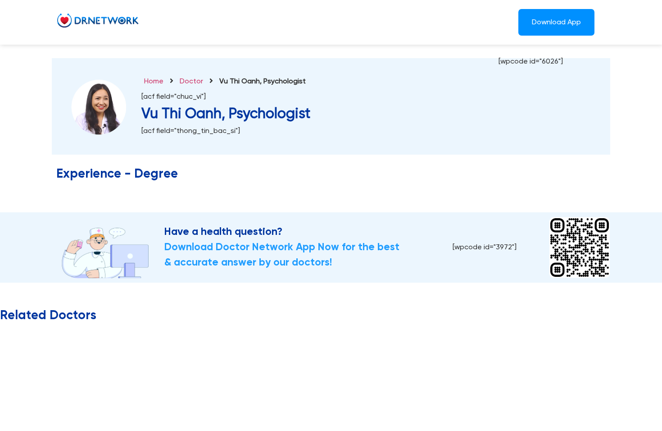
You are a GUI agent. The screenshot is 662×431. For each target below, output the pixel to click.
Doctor (191, 81)
